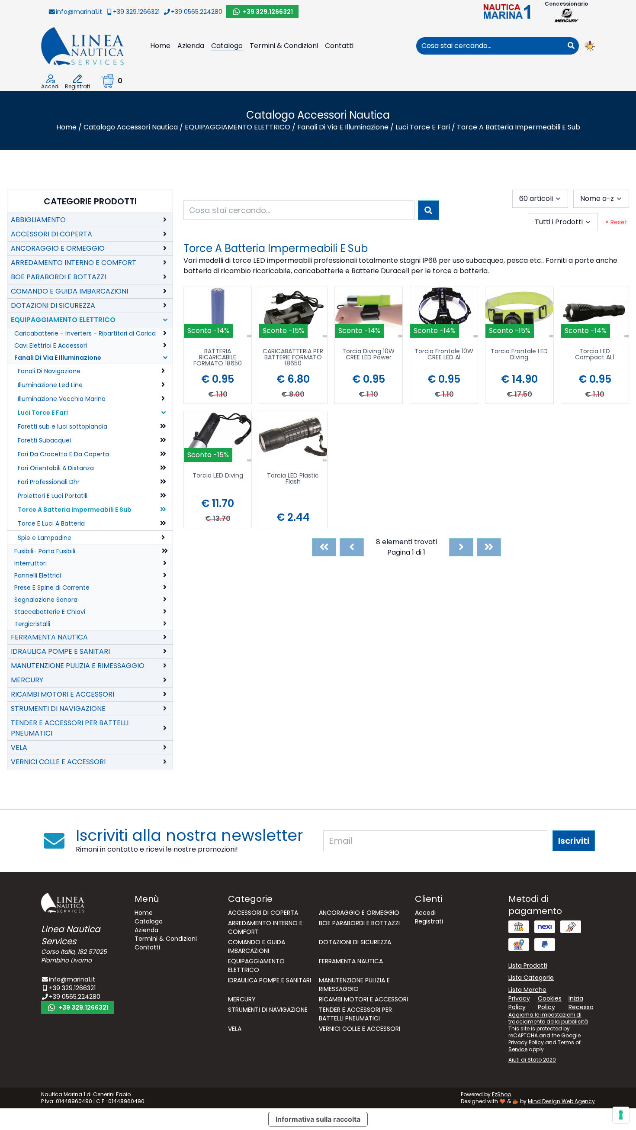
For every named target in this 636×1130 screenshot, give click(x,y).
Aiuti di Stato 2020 (532, 1059)
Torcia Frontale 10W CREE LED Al (443, 355)
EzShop (501, 1094)
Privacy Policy (526, 1042)
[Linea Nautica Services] (82, 46)
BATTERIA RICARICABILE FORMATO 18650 (217, 358)
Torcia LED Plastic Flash (293, 479)
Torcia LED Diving (218, 476)
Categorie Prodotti (90, 201)
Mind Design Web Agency (561, 1101)
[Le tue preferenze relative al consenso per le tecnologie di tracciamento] (621, 1115)
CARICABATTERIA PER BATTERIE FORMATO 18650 (293, 358)
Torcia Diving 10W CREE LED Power (368, 355)
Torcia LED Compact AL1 (594, 355)
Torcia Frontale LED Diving (519, 355)
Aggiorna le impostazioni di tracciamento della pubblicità (548, 1018)
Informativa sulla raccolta (318, 1119)
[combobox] (489, 46)
